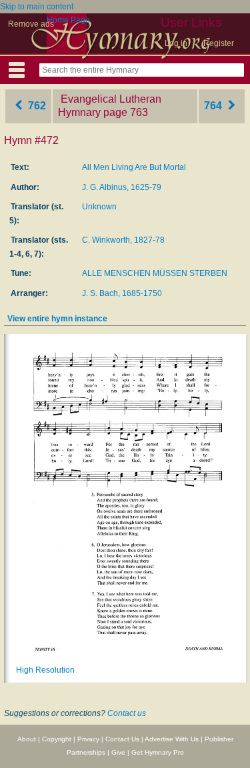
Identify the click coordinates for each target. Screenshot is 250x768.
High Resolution (45, 670)
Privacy (88, 739)
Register (218, 43)
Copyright (56, 739)
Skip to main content (36, 6)
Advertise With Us (172, 739)
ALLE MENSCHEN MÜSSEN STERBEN (154, 273)
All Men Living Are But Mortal (134, 167)
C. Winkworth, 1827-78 (123, 240)
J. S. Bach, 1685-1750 (122, 293)
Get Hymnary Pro (157, 752)
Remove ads (31, 24)
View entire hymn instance (57, 318)
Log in (176, 43)
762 (35, 105)
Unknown (99, 206)
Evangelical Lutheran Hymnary (109, 106)
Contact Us (122, 739)
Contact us (126, 713)
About (26, 739)
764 (214, 105)
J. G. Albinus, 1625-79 (121, 187)
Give (118, 752)
